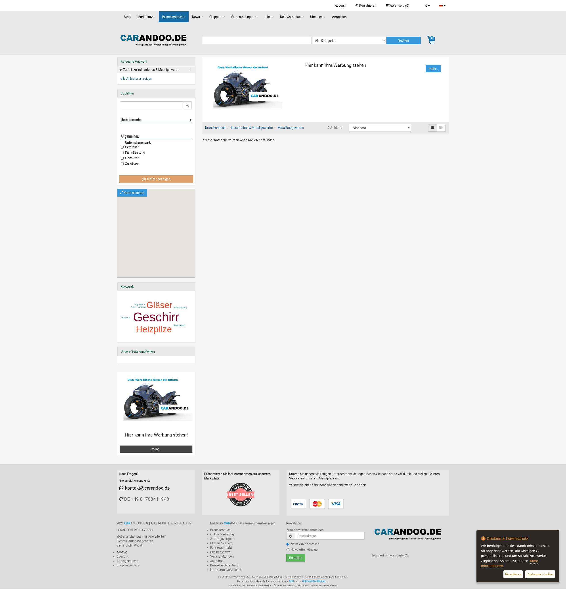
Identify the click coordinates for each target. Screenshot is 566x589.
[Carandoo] (410, 536)
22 (407, 555)
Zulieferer (132, 163)
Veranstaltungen (243, 17)
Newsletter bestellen (305, 544)
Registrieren (367, 5)
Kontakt (122, 552)
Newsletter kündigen (305, 549)
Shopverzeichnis (128, 565)
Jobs (267, 17)
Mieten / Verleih (221, 543)
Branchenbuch (172, 17)
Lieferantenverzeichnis (226, 570)
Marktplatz (145, 17)
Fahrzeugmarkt (221, 547)
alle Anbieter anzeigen (136, 78)
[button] (427, 5)
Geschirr (156, 317)
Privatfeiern (179, 325)
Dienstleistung (135, 152)
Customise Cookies (540, 574)
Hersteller (132, 147)
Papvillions (139, 304)
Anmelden (339, 17)
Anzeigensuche (127, 561)
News (196, 17)
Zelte (133, 307)
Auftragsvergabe (222, 539)
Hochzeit (125, 317)
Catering (142, 307)
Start (127, 17)
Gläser (159, 305)
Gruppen (215, 17)
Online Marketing (222, 534)
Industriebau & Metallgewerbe (252, 127)
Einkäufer (132, 158)
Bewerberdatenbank (224, 565)
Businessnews (220, 552)
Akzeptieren (513, 574)
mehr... (433, 68)
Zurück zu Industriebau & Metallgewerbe (150, 69)
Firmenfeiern (180, 307)
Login (342, 5)
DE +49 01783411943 (146, 499)
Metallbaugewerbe (291, 127)
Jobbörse (217, 561)
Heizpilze (154, 329)
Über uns (316, 17)
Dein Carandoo (290, 17)
